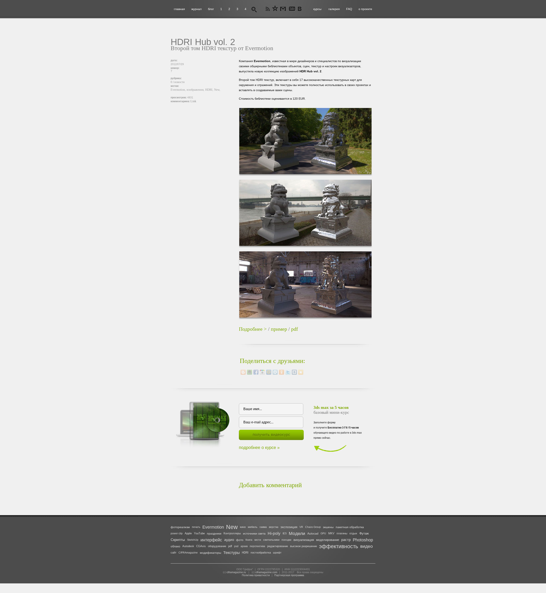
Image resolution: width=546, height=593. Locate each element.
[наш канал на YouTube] (291, 9)
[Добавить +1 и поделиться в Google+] (262, 372)
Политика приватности (256, 575)
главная (179, 9)
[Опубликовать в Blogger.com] (243, 372)
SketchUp (192, 539)
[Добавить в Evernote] (249, 372)
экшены (328, 527)
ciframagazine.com (266, 572)
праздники (214, 533)
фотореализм (180, 527)
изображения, (196, 89)
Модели (297, 533)
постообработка (261, 552)
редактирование (277, 546)
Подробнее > (253, 329)
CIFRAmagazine (188, 552)
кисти (257, 539)
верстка (273, 527)
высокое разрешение (303, 546)
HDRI (245, 552)
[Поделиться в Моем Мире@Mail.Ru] (268, 372)
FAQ (349, 9)
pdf (294, 329)
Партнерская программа (289, 575)
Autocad (312, 533)
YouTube (199, 533)
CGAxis (201, 546)
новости (179, 82)
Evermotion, (179, 89)
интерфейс (211, 540)
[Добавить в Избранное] (275, 9)
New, (217, 89)
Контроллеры (232, 533)
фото (239, 540)
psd (236, 546)
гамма (263, 527)
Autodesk (188, 546)
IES (285, 533)
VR (301, 527)
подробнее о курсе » (259, 447)
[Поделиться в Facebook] (255, 372)
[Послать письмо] (282, 9)
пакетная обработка (350, 527)
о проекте (365, 9)
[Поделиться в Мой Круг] (275, 372)
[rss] (268, 9)
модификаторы (210, 552)
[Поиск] (254, 9)
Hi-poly (274, 533)
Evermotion (213, 527)
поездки (286, 539)
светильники (271, 539)
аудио (229, 540)
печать (196, 527)
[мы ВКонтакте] (300, 9)
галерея (334, 9)
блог (211, 9)
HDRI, (209, 89)
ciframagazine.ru (236, 572)
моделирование (327, 540)
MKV (331, 533)
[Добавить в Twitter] (287, 372)
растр (346, 540)
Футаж (364, 533)
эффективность (338, 546)
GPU (323, 533)
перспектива (257, 546)
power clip (177, 533)
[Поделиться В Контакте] (294, 372)
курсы (317, 9)
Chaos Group (313, 527)
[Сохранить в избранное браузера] (300, 372)
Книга (248, 539)
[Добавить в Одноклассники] (281, 372)
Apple (188, 533)
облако (175, 546)
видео (366, 546)
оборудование (217, 546)
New (232, 527)
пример (279, 329)
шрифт (277, 552)
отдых (353, 533)
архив (244, 546)
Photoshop (363, 540)
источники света (254, 533)
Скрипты (178, 540)
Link (193, 101)
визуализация (303, 540)
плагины (342, 533)
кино (243, 527)
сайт (173, 552)
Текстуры (231, 553)
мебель (252, 527)
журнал (196, 9)
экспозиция (288, 527)
